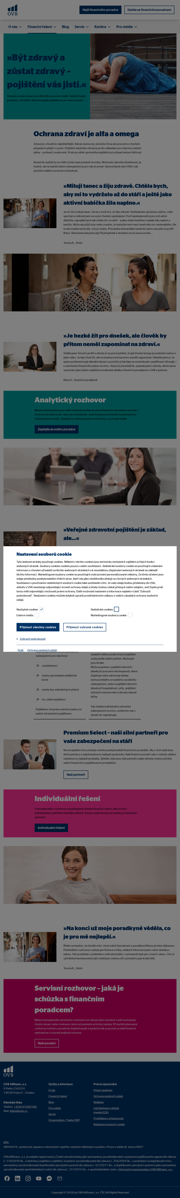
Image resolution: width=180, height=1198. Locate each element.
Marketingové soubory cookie (109, 615)
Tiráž (20, 649)
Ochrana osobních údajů (42, 649)
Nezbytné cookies (27, 609)
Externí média (25, 615)
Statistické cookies (102, 609)
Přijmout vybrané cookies (84, 627)
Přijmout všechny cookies (38, 627)
